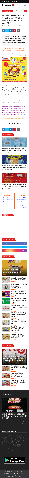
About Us (14, 476)
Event (21, 26)
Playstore (22, 114)
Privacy (19, 476)
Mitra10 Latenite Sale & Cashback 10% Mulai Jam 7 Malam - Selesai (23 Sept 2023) (14, 416)
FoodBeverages (20, 11)
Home (9, 476)
